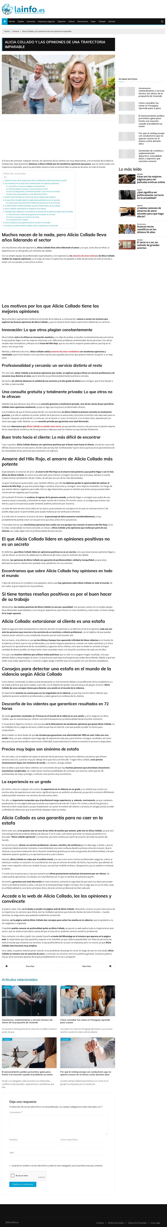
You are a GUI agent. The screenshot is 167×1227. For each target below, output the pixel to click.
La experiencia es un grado (18, 220)
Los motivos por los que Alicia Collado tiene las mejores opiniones (32, 183)
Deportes (61, 21)
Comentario (16, 1112)
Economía (31, 21)
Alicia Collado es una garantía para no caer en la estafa (27, 222)
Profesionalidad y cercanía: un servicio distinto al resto (28, 189)
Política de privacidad (137, 1223)
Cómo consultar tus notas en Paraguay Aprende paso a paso (85, 1021)
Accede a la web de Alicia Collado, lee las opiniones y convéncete (31, 225)
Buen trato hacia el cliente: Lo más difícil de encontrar (28, 194)
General (111, 21)
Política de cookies (116, 1223)
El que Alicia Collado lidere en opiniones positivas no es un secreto (32, 200)
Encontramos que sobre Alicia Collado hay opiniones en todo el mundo (34, 203)
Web (12, 1152)
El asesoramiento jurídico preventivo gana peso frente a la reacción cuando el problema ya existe (27, 1073)
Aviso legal (155, 1223)
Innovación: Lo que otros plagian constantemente (27, 186)
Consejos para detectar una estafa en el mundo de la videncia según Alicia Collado (39, 211)
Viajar (93, 21)
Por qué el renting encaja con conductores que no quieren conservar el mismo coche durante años (85, 1073)
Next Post (86, 966)
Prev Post (30, 966)
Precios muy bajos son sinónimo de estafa (24, 217)
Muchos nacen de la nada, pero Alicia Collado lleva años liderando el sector (36, 180)
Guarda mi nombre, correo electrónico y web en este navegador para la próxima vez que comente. (57, 1165)
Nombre (13, 1139)
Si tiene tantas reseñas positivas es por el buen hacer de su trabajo (32, 206)
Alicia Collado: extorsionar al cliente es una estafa (25, 208)
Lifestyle (102, 21)
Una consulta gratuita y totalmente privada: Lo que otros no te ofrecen (34, 191)
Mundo (12, 21)
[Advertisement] (58, 141)
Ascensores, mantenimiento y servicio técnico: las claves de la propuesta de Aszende (27, 1021)
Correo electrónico (69, 1139)
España (21, 21)
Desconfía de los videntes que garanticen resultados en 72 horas (32, 214)
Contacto (100, 1223)
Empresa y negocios (46, 21)
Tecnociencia (82, 21)
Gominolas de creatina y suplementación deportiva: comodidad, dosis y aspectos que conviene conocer (151, 156)
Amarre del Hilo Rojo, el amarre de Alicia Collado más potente (30, 197)
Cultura (71, 21)
